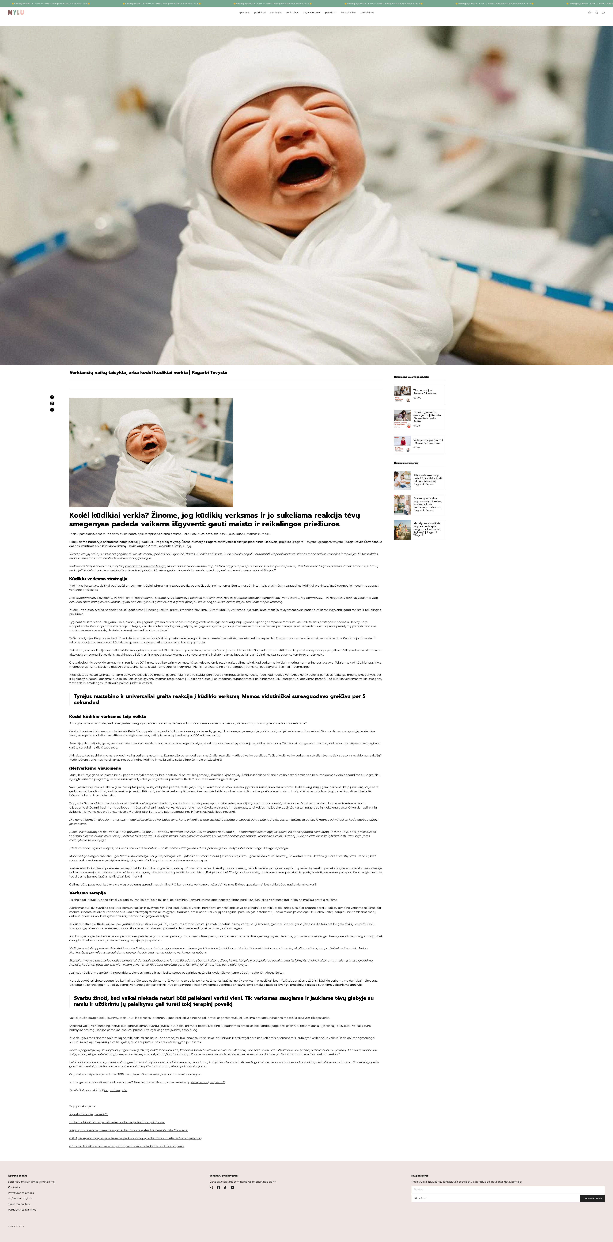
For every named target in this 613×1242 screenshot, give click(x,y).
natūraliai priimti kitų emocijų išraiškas (195, 775)
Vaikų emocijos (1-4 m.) (207, 1082)
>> (274, 1181)
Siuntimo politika (19, 1204)
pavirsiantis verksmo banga (145, 566)
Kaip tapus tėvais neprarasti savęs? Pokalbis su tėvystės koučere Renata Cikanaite (128, 1130)
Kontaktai (14, 1187)
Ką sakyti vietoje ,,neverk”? (88, 1114)
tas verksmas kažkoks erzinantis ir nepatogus (214, 807)
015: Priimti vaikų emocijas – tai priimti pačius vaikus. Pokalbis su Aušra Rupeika (126, 1146)
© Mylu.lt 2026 (16, 1226)
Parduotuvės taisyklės (22, 1209)
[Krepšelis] (603, 12)
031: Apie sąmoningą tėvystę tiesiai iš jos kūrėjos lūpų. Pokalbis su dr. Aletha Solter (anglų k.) (135, 1138)
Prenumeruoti (592, 1198)
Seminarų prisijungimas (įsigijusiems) (31, 1181)
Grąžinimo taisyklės (20, 1198)
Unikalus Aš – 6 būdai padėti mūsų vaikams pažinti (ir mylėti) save (117, 1122)
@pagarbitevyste (330, 542)
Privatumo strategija (21, 1192)
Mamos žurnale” (258, 534)
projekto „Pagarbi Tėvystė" (298, 542)
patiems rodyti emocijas (140, 775)
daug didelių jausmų (103, 1018)
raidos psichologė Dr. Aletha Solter (308, 912)
